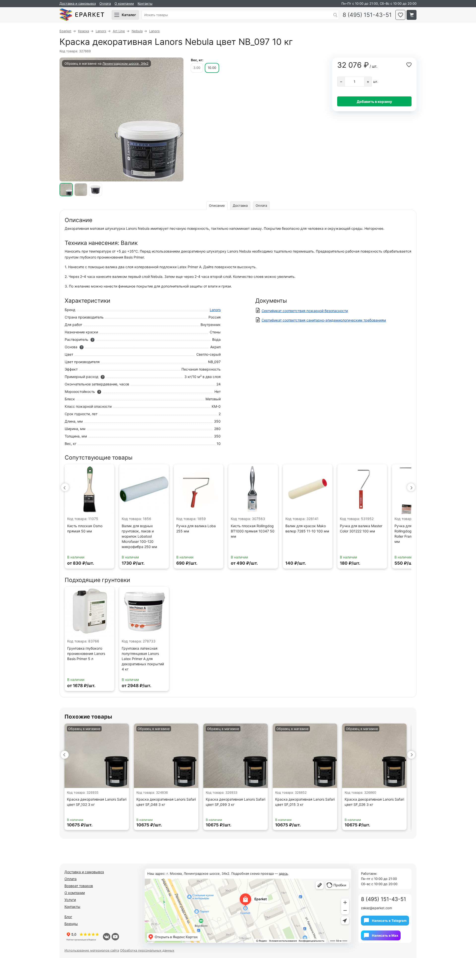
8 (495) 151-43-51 (367, 15)
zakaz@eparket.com (376, 908)
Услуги (70, 900)
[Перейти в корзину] (411, 15)
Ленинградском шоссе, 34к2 (125, 63)
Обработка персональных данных (147, 950)
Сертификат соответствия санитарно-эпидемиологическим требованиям (324, 320)
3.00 (196, 68)
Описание (217, 205)
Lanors (215, 310)
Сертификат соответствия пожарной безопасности (305, 311)
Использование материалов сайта (91, 950)
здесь (283, 873)
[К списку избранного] (400, 15)
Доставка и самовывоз (78, 3)
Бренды (71, 924)
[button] (65, 487)
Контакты (145, 3)
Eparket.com (82, 15)
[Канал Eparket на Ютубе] (115, 936)
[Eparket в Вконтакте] (106, 936)
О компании (124, 3)
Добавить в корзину (374, 101)
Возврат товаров (78, 886)
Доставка (240, 205)
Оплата (105, 3)
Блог (68, 917)
